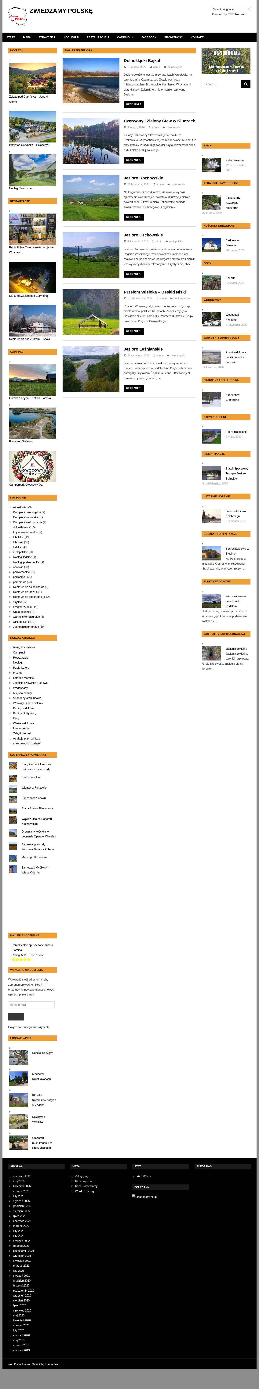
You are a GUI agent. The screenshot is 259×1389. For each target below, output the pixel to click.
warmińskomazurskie (26, 616)
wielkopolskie (21, 621)
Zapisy (16, 1016)
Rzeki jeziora (21, 667)
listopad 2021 (21, 1245)
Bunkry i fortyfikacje (25, 713)
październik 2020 (23, 1290)
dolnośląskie (175, 66)
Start (10, 37)
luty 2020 (18, 1330)
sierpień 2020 (21, 1300)
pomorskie (19, 582)
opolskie (18, 567)
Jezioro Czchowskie (143, 235)
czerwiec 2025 (22, 1220)
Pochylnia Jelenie (236, 431)
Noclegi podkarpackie (26, 562)
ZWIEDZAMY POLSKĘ (61, 10)
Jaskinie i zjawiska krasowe (30, 682)
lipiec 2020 (19, 1305)
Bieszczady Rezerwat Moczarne (233, 202)
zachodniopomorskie (26, 626)
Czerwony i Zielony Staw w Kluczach (159, 121)
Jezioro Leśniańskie (143, 349)
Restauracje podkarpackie (29, 596)
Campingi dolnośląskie (27, 512)
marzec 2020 (21, 1325)
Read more (133, 104)
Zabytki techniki (22, 733)
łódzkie (17, 547)
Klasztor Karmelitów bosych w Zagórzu (44, 1100)
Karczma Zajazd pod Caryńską (28, 295)
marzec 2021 (21, 1265)
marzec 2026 (21, 1191)
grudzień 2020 (22, 1280)
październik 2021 (23, 1250)
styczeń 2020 (21, 1335)
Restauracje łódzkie (25, 591)
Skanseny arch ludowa (27, 698)
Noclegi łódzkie (22, 557)
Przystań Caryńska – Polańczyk (29, 144)
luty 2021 (18, 1270)
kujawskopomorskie (25, 532)
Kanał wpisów (83, 1181)
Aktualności (20, 507)
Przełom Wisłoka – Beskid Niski (155, 292)
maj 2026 (18, 1181)
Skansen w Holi (31, 777)
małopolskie (173, 127)
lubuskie (18, 542)
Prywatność (173, 37)
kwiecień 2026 (22, 1186)
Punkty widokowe (24, 708)
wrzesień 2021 (22, 1255)
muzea (17, 672)
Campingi (123, 37)
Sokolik (230, 277)
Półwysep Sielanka (21, 441)
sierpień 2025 (21, 1211)
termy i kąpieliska (24, 647)
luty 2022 (18, 1235)
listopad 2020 (21, 1285)
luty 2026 (18, 1196)
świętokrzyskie (22, 606)
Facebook (148, 37)
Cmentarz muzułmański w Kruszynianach (42, 1143)
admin (157, 66)
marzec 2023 (21, 1225)
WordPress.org (84, 1191)
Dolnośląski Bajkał (142, 60)
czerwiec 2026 (22, 1176)
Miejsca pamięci (23, 693)
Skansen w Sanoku (34, 798)
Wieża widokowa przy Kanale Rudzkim (236, 601)
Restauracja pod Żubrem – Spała (29, 338)
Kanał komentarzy (86, 1186)
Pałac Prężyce (235, 160)
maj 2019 (18, 1340)
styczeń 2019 (21, 1350)
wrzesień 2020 (22, 1295)
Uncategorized (22, 611)
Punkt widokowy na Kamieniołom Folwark (236, 357)
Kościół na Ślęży (42, 1052)
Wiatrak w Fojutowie (34, 787)
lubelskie (18, 537)
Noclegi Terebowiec (21, 188)
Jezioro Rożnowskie (143, 178)
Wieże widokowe (23, 723)
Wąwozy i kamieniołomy (28, 703)
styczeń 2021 (21, 1275)
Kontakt (197, 37)
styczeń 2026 (21, 1201)
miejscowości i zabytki (27, 743)
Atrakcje (46, 37)
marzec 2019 (21, 1345)
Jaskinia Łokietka (236, 648)
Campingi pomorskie (26, 517)
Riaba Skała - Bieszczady (38, 808)
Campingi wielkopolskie (27, 522)
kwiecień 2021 (22, 1260)
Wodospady (20, 687)
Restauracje (96, 37)
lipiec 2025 (19, 1216)
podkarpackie (182, 298)
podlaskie (19, 576)
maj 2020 (18, 1315)
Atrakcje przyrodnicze (26, 738)
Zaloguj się (81, 1176)
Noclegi (70, 37)
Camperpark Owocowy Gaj (26, 484)
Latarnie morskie (23, 677)
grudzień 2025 (22, 1205)
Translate (240, 14)
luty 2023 (18, 1230)
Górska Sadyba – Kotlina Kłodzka (30, 398)
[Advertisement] (32, 904)
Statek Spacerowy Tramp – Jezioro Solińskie (237, 473)
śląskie (17, 601)
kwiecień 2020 (22, 1320)
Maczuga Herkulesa (34, 857)
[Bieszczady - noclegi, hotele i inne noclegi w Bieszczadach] (144, 1196)
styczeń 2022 (21, 1240)
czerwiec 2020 (22, 1310)
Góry (16, 718)
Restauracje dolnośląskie (28, 586)
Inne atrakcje (21, 728)
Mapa (27, 37)
